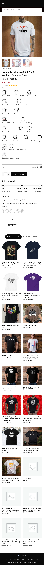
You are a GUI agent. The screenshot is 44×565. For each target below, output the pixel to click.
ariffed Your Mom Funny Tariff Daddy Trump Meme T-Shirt (32, 509)
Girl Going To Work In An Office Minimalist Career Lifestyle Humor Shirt (31, 357)
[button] (3, 3)
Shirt (23, 200)
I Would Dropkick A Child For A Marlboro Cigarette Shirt (21, 203)
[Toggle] (4, 220)
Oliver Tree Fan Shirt (30, 325)
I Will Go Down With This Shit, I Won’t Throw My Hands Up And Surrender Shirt (32, 263)
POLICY (37, 559)
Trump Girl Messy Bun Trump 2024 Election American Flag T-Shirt (11, 541)
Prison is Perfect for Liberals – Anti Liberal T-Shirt (11, 388)
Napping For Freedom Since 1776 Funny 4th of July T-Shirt (32, 541)
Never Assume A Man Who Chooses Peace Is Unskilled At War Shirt (32, 418)
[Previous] (5, 37)
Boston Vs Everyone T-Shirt (32, 387)
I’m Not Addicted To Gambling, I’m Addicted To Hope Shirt (31, 295)
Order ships (22, 191)
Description (10, 220)
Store (9, 69)
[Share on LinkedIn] (22, 211)
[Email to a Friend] (14, 211)
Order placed (7, 191)
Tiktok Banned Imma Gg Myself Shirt (9, 449)
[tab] (13, 236)
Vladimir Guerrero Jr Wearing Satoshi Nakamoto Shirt (32, 449)
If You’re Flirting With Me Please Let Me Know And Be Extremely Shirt (11, 418)
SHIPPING (30, 559)
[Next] (39, 37)
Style (3, 88)
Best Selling (17, 200)
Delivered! (38, 191)
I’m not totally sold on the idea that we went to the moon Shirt (11, 295)
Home (3, 69)
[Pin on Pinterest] (18, 211)
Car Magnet (27, 478)
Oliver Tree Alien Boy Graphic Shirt (11, 326)
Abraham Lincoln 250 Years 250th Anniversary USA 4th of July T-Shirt (11, 263)
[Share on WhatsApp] (3, 211)
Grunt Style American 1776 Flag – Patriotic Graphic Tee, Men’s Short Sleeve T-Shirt (11, 510)
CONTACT (8, 559)
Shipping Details (12, 225)
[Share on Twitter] (10, 211)
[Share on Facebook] (7, 211)
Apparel (11, 200)
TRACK (23, 559)
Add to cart (19, 174)
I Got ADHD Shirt (7, 355)
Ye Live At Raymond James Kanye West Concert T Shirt (11, 479)
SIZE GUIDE (16, 559)
